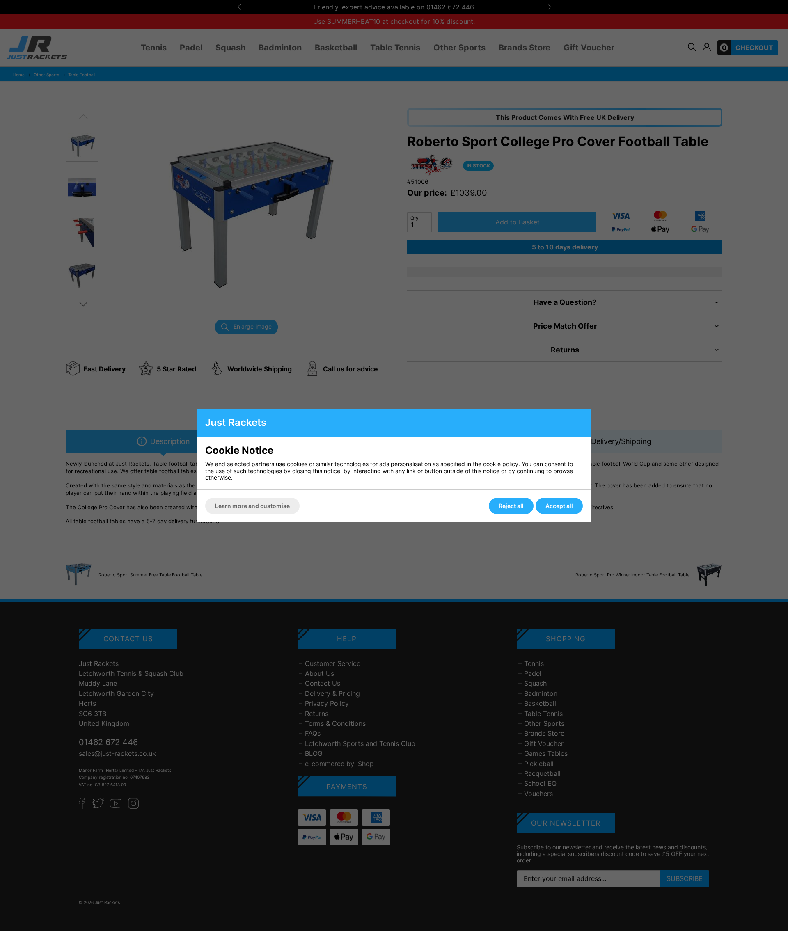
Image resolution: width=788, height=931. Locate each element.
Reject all (511, 505)
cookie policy (500, 463)
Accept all (559, 505)
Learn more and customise (252, 505)
